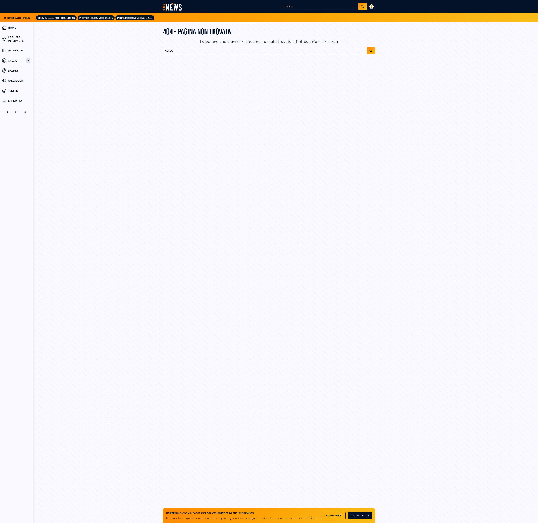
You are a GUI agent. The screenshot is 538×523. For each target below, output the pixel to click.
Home (12, 27)
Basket (13, 70)
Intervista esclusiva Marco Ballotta (96, 18)
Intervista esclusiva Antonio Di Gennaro (56, 18)
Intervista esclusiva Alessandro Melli (134, 18)
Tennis (13, 90)
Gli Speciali (16, 50)
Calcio (12, 60)
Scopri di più (334, 515)
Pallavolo (15, 80)
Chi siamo (15, 100)
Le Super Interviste (16, 38)
